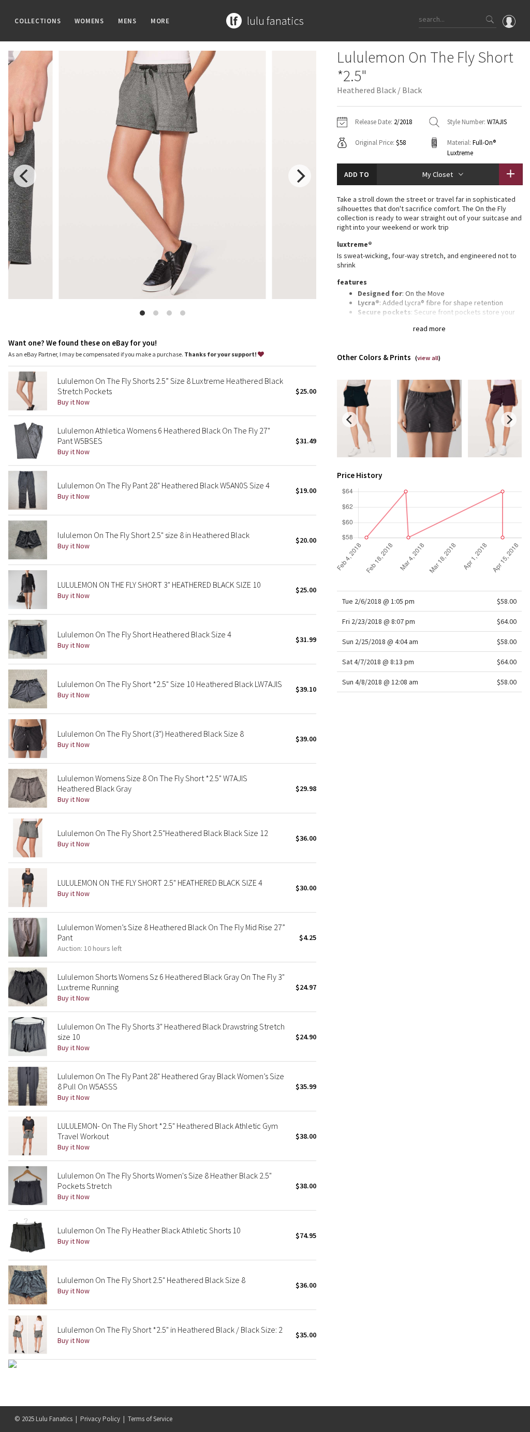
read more (429, 328)
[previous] (24, 176)
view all (427, 358)
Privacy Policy (100, 1418)
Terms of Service (150, 1418)
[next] (299, 176)
